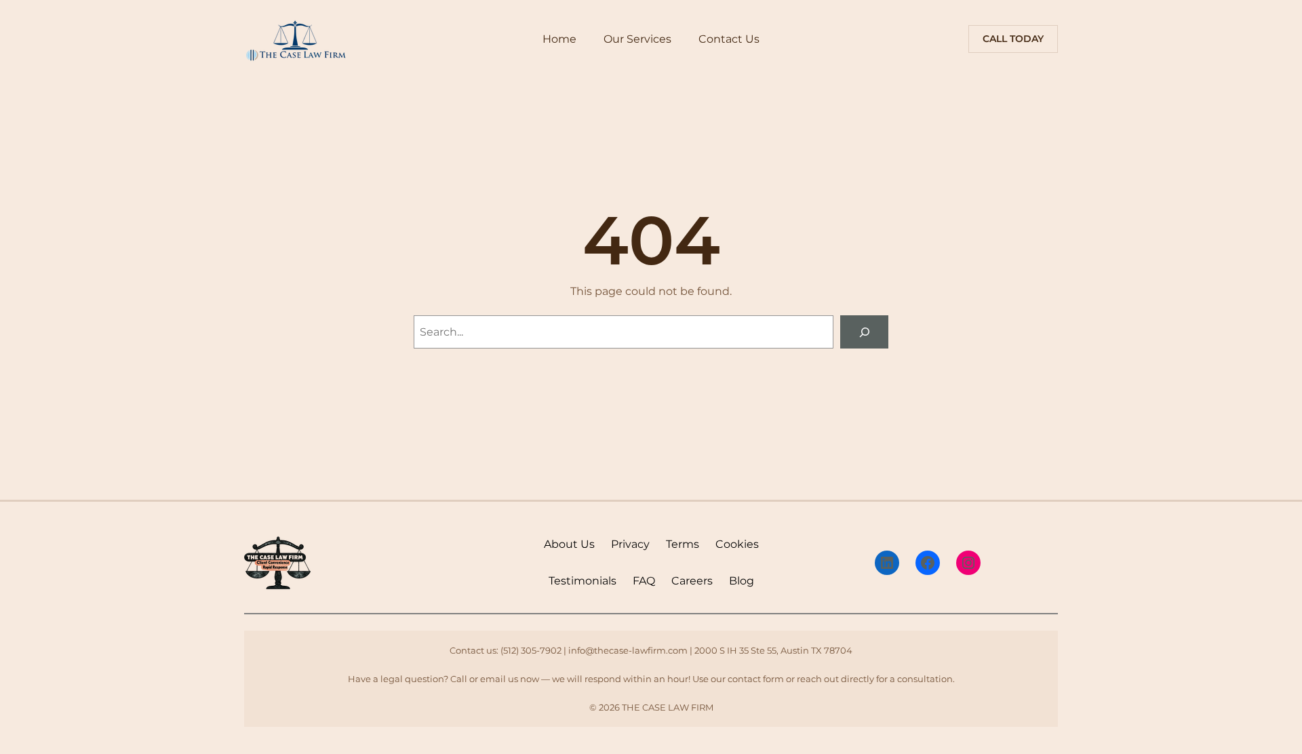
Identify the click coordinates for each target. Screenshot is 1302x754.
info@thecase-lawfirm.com (628, 650)
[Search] (864, 332)
